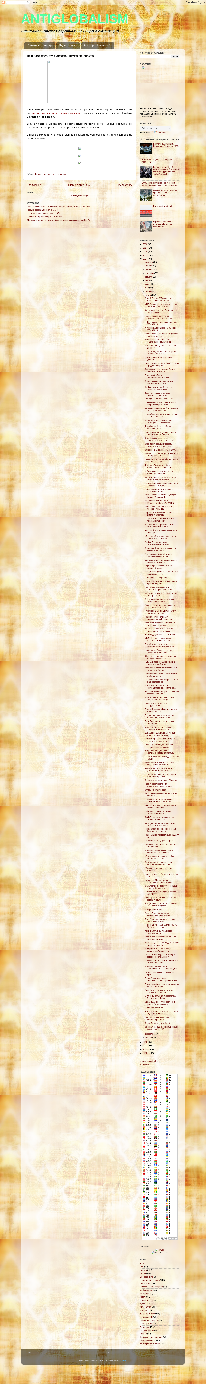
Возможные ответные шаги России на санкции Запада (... (161, 669)
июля (147, 280)
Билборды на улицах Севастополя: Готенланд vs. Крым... (161, 997)
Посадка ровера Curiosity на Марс (42, 210)
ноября (148, 266)
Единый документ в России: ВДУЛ (160, 634)
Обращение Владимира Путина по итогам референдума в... (161, 734)
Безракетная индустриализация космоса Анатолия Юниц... (159, 716)
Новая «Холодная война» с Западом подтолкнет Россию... (161, 1012)
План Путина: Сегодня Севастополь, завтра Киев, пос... (161, 899)
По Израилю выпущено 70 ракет (159, 841)
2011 (145, 1049)
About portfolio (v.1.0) (97, 45)
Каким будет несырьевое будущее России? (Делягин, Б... (160, 496)
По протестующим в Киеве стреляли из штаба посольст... (161, 352)
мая (147, 288)
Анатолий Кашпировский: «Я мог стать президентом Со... (160, 525)
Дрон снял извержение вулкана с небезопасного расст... (160, 624)
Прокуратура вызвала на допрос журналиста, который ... (160, 740)
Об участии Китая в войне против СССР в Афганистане (165, 192)
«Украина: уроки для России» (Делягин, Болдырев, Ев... (158, 728)
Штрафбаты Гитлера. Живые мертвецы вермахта (158, 427)
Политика (61, 174)
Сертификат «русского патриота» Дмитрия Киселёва (160, 514)
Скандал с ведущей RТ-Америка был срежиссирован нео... (161, 573)
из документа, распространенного (62, 113)
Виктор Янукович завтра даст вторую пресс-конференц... (162, 944)
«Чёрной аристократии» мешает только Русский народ (160, 472)
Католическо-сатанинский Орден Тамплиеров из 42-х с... (160, 370)
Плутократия (146, 1324)
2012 (145, 1046)
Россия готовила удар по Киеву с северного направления (160, 956)
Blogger (123, 1360)
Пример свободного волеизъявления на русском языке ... (162, 985)
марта (148, 295)
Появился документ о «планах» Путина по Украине (159, 490)
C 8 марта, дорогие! (154, 1008)
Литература (145, 1307)
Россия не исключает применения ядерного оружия (160, 938)
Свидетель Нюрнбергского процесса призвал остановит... (161, 519)
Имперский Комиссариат (151, 1287)
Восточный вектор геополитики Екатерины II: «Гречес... (159, 382)
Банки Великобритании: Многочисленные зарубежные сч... (162, 979)
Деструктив (145, 1283)
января (148, 1037)
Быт (142, 1267)
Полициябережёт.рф (162, 206)
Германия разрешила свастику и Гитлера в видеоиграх (163, 224)
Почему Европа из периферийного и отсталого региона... (161, 484)
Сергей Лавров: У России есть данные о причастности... (158, 299)
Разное (143, 1334)
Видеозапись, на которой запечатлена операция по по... (160, 439)
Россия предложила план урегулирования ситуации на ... (160, 785)
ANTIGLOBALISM (74, 19)
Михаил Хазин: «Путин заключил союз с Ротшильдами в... (160, 1003)
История (144, 1293)
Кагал (142, 1297)
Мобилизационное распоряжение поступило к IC (160, 845)
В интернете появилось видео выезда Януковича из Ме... (158, 863)
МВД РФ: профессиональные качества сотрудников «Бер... (159, 639)
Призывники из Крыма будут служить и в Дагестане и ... (162, 675)
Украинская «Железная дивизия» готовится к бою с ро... (160, 991)
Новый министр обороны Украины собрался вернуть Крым (160, 403)
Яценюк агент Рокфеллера (157, 578)
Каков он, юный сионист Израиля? (160, 450)
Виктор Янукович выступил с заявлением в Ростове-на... (158, 914)
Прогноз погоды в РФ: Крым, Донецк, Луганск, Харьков (161, 582)
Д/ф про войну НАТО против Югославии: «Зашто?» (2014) (159, 502)
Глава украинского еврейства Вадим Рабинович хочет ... (161, 460)
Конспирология (147, 1300)
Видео (143, 1273)
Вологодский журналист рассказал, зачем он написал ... (161, 549)
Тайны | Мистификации (150, 1344)
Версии (38, 174)
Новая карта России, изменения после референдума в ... (159, 651)
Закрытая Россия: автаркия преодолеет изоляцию (157, 394)
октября (149, 269)
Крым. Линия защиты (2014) (157, 1023)
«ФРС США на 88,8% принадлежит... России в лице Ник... (161, 806)
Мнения (143, 1310)
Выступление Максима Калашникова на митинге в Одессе (161, 904)
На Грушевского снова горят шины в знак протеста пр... (161, 681)
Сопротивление (147, 1340)
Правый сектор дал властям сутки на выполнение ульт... (161, 415)
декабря (149, 262)
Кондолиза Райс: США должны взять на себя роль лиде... (161, 961)
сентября (149, 273)
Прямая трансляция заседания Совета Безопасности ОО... (159, 800)
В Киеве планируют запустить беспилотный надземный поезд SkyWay (59, 220)
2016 (145, 252)
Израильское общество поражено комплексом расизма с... (160, 775)
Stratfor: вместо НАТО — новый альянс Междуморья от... (159, 388)
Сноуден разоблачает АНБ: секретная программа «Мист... (160, 588)
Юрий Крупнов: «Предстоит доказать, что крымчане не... (162, 335)
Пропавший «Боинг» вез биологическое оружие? (157, 376)
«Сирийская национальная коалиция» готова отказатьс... (159, 752)
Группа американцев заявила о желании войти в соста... (159, 746)
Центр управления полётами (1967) (43, 213)
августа (148, 277)
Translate (161, 132)
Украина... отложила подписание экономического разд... (160, 606)
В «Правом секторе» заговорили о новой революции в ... (160, 600)
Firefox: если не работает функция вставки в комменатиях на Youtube (58, 207)
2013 (145, 1042)
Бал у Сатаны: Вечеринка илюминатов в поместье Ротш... (160, 645)
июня (147, 284)
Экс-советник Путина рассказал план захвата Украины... (162, 692)
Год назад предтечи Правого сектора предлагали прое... (162, 364)
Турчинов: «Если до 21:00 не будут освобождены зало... (160, 612)
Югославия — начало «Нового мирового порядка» (158, 508)
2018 (145, 244)
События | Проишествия (151, 1337)
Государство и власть (150, 1280)
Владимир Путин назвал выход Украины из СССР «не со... (159, 851)
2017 (145, 248)
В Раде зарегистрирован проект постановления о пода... (159, 698)
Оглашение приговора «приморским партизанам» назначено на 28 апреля (159, 184)
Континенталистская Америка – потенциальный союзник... (159, 421)
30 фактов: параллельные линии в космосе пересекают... (160, 657)
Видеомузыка (68, 45)
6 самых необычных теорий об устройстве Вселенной (159, 769)
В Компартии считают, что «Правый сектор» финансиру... (161, 887)
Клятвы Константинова (155, 790)
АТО (142, 1263)
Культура (144, 1304)
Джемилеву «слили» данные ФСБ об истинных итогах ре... (161, 454)
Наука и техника (147, 1314)
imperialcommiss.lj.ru (149, 1061)
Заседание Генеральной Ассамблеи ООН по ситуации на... (161, 409)
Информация (146, 1290)
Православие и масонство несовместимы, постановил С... (160, 317)
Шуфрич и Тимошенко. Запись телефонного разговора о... (158, 466)
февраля (149, 1034)
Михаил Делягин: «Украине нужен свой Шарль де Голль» (160, 824)
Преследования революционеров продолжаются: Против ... (160, 433)
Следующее (34, 184)
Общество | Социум (149, 1320)
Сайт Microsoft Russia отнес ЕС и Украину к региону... (160, 1018)
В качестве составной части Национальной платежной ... (159, 341)
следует (36, 113)
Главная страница (40, 45)
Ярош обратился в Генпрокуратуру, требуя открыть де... (161, 710)
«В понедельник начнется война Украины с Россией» (159, 857)
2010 (145, 1053)
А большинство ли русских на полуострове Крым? (158, 812)
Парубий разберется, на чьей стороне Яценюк (158, 567)
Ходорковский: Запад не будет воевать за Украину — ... (159, 950)
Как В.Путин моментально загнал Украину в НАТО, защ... (160, 818)
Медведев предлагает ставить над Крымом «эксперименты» (160, 478)
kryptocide (144, 1064)
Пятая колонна (147, 1330)
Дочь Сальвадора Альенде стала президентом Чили (160, 920)
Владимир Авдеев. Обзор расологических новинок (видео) (161, 967)
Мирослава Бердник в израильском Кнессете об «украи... (161, 561)
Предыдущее (125, 184)
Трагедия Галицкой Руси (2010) (159, 399)
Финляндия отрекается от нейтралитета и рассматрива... (160, 687)
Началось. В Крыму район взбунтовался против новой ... (159, 881)
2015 (145, 255)
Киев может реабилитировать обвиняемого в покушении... (159, 445)
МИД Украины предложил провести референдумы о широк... (161, 305)
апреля (148, 291)
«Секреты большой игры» (157, 909)
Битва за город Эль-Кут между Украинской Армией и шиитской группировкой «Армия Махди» (166, 170)
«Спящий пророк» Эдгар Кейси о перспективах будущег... (160, 663)
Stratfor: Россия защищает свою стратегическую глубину (159, 543)
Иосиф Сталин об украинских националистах (158, 932)
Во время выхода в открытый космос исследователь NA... (161, 1028)
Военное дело (49, 174)
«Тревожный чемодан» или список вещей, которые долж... (160, 537)
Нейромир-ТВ (146, 1317)
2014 (145, 259)
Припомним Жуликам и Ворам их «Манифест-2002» (166, 145)
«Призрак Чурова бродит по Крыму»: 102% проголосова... (161, 926)
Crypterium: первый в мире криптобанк (44, 217)
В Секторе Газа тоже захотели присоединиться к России (159, 630)
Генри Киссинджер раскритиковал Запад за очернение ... (160, 830)
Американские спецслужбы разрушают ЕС (157, 704)
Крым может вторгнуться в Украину (161, 780)
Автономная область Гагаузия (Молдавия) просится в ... (158, 555)
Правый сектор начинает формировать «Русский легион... (161, 618)
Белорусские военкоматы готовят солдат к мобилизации (160, 763)
